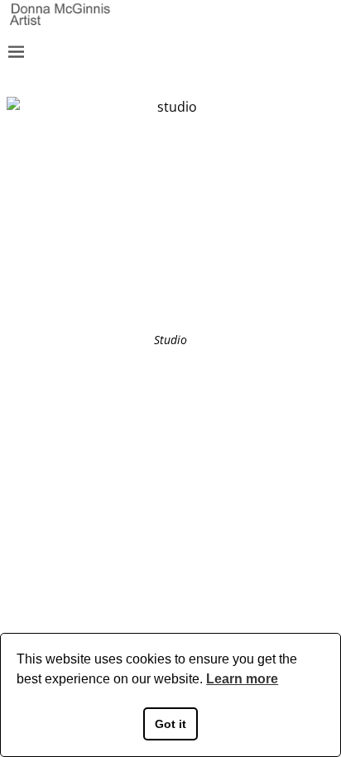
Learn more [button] (242, 679)
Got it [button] (170, 724)
